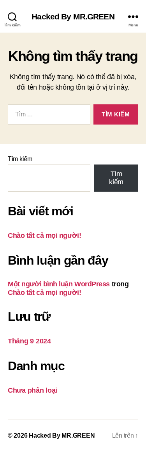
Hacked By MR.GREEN (73, 16)
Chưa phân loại (32, 390)
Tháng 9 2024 (29, 341)
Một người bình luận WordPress (59, 284)
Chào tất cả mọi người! (44, 235)
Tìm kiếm (20, 159)
